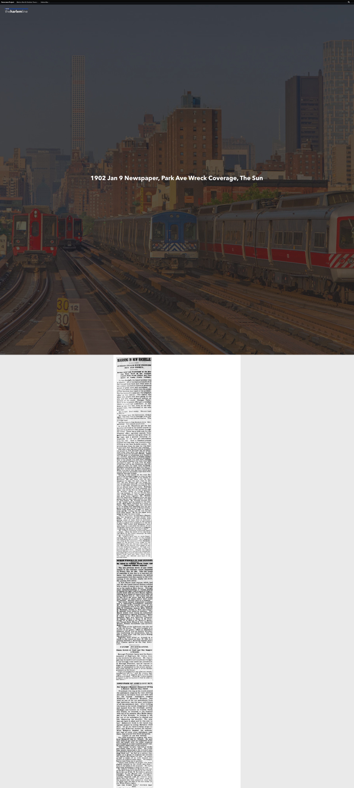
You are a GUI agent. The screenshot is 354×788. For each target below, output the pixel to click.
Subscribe (44, 2)
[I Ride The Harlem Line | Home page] (16, 11)
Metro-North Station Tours (27, 2)
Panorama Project (7, 2)
